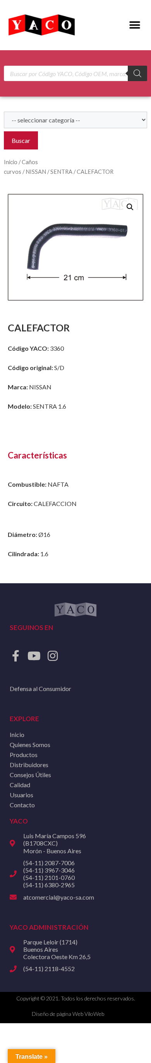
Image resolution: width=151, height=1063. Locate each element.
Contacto (22, 804)
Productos (24, 754)
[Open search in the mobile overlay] (75, 73)
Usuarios (21, 794)
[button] (134, 25)
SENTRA (61, 171)
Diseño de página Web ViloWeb (68, 1013)
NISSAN (36, 171)
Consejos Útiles (30, 774)
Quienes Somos (30, 744)
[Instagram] (52, 656)
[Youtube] (34, 656)
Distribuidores (29, 764)
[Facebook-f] (15, 656)
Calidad (20, 784)
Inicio (10, 161)
